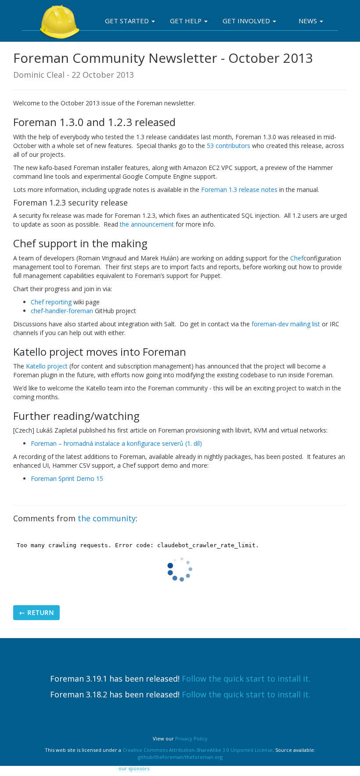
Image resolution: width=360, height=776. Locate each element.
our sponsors (134, 768)
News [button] (309, 20)
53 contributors (228, 145)
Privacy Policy (191, 738)
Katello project (47, 366)
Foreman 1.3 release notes (239, 189)
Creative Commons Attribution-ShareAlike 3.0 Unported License (197, 750)
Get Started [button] (128, 20)
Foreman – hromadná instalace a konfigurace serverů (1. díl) (116, 443)
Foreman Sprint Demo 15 (67, 478)
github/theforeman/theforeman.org (180, 757)
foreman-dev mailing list (286, 324)
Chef (296, 258)
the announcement (147, 224)
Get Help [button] (186, 20)
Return (36, 612)
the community (107, 518)
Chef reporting (51, 302)
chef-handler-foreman (62, 311)
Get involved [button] (247, 20)
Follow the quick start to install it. (246, 678)
